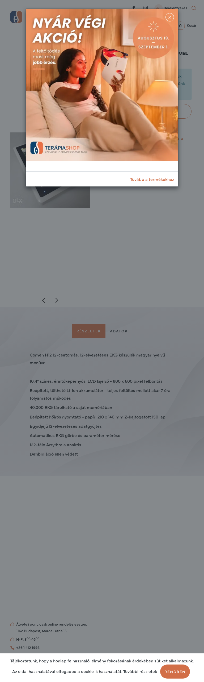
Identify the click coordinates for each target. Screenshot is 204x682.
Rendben (175, 671)
